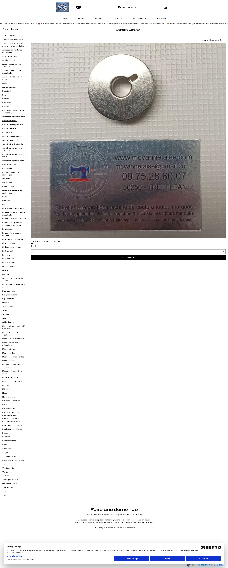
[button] (165, 7)
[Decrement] (32, 251)
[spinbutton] (128, 251)
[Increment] (223, 251)
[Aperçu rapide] (128, 140)
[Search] (78, 7)
